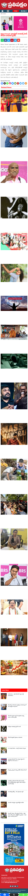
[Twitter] (23, 11)
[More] (26, 83)
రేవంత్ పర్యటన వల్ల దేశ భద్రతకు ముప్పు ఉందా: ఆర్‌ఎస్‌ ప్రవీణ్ (16, 716)
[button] (8, 11)
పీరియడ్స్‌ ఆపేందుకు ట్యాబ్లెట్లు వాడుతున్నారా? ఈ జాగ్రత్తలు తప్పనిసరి (17, 705)
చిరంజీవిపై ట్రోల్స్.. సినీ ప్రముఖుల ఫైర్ (15, 791)
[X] (4, 83)
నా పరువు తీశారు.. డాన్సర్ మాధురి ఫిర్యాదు (17, 748)
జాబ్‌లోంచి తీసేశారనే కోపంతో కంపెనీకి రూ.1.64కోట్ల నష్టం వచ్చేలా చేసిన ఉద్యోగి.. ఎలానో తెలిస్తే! (17, 782)
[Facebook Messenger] (12, 83)
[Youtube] (24, 11)
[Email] (15, 83)
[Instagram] (26, 11)
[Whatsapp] (7, 83)
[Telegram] (20, 83)
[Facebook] (21, 11)
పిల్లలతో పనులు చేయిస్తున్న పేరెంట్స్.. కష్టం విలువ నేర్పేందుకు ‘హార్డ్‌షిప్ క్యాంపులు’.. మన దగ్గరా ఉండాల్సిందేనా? (17, 814)
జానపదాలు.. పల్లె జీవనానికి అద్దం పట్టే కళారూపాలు (16, 695)
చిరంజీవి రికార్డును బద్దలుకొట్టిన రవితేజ (16, 802)
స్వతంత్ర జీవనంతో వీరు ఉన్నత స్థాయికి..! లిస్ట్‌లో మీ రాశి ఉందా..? (16, 760)
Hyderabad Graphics (18, 891)
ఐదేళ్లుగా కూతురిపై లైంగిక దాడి (14, 726)
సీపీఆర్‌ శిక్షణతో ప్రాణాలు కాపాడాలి (15, 737)
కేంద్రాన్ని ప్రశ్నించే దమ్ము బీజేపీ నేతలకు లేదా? (17, 770)
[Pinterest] (18, 83)
